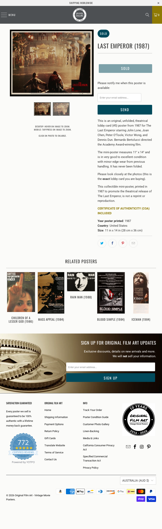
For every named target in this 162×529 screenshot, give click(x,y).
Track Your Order (92, 410)
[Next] (152, 299)
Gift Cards (50, 438)
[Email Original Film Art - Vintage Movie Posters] (128, 447)
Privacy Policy (90, 467)
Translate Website (54, 445)
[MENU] (2, 15)
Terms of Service (53, 452)
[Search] (147, 15)
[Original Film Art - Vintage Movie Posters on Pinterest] (149, 447)
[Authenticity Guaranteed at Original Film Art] (6, 466)
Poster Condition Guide (95, 417)
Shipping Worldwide (81, 3)
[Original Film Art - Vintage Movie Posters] (80, 15)
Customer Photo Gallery (96, 424)
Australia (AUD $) (135, 480)
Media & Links (91, 438)
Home (47, 410)
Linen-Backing (91, 431)
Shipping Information (56, 417)
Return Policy (51, 431)
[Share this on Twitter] (102, 243)
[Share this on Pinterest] (123, 243)
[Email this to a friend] (133, 243)
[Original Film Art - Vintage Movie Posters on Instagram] (142, 447)
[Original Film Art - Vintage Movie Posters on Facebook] (135, 447)
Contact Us (50, 459)
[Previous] (9, 299)
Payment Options (54, 424)
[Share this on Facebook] (112, 243)
